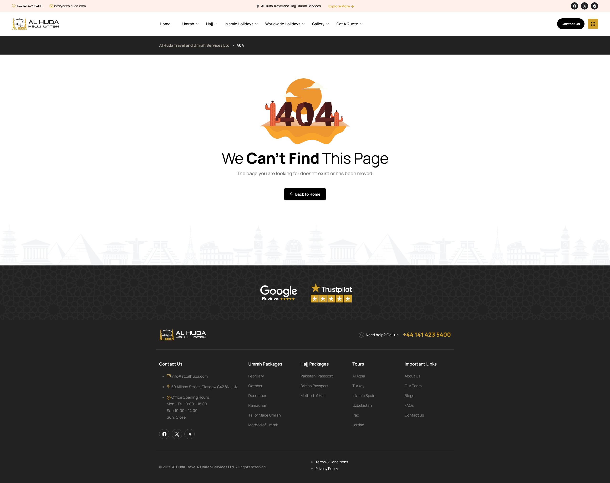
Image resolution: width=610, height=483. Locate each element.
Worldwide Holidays (282, 23)
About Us (412, 376)
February (256, 376)
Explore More (339, 6)
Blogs (409, 395)
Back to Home (307, 194)
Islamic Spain (364, 395)
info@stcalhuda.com (70, 6)
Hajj (209, 23)
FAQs (409, 405)
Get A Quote (347, 23)
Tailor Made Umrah (264, 415)
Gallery (318, 23)
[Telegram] (594, 6)
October (255, 385)
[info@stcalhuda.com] (51, 6)
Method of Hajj (312, 395)
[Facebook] (574, 6)
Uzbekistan (362, 405)
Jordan (358, 424)
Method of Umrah (263, 424)
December (257, 395)
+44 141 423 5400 (29, 6)
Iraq (355, 415)
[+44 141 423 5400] (14, 6)
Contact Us (571, 23)
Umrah (188, 23)
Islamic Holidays (239, 23)
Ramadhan (257, 405)
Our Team (413, 385)
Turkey (358, 385)
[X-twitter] (584, 6)
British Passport (314, 385)
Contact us (414, 415)
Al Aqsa (358, 376)
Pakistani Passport (316, 376)
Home (165, 23)
